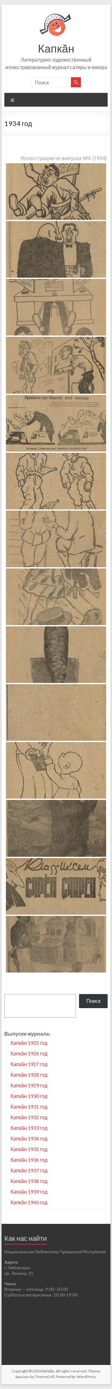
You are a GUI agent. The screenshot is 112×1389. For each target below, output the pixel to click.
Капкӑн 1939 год (29, 1192)
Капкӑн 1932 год (29, 1117)
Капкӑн (56, 48)
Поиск (93, 1001)
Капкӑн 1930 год (29, 1096)
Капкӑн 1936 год (29, 1160)
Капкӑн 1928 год (29, 1075)
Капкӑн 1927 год (29, 1064)
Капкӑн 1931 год (29, 1106)
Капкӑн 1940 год (29, 1202)
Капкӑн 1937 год (29, 1170)
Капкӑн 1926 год (29, 1053)
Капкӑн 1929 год (29, 1085)
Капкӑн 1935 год (29, 1149)
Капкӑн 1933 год (29, 1128)
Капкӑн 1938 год (29, 1181)
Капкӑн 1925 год (29, 1043)
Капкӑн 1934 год (29, 1138)
